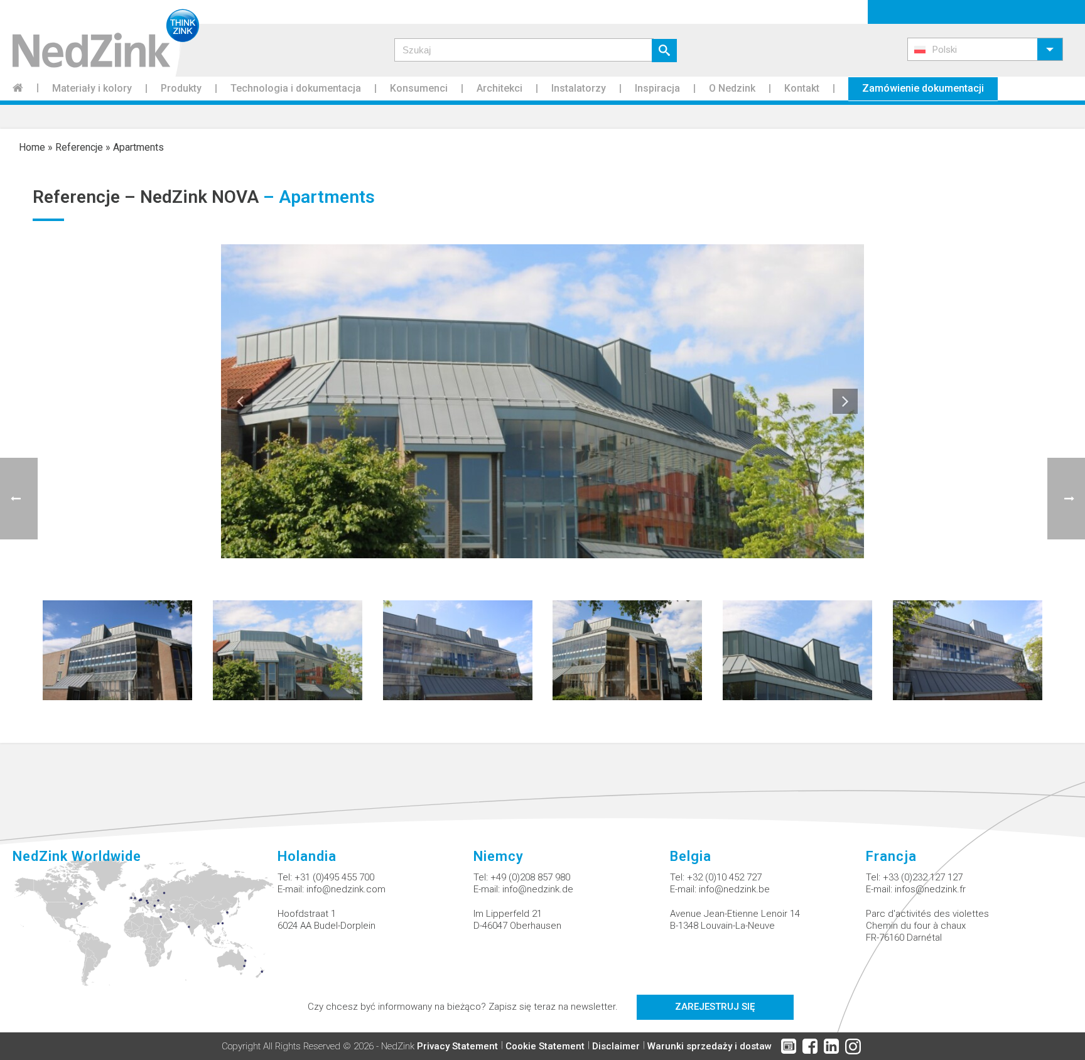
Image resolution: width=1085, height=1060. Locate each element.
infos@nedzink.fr (930, 889)
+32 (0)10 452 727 (724, 877)
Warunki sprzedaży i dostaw (709, 1046)
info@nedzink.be (734, 889)
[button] (985, 49)
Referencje (79, 147)
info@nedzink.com (346, 889)
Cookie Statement (545, 1046)
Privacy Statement (457, 1046)
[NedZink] (99, 38)
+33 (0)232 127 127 (923, 877)
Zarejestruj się (715, 1006)
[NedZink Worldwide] (145, 929)
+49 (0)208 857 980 (530, 877)
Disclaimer (616, 1046)
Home (32, 147)
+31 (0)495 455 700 (334, 877)
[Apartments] (117, 650)
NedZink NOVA (199, 197)
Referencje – (86, 197)
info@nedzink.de (537, 889)
